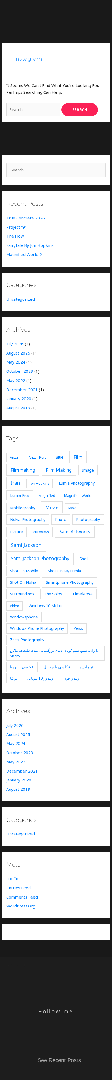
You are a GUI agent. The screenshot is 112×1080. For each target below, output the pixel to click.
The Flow (15, 236)
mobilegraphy (22, 507)
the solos (53, 593)
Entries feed (18, 887)
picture (16, 531)
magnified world (77, 495)
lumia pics (19, 495)
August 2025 (18, 353)
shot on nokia (23, 582)
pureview (41, 531)
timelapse (82, 593)
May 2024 (15, 362)
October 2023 (19, 371)
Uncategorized (20, 299)
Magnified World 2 (24, 254)
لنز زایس (87, 666)
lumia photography (77, 483)
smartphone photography (70, 582)
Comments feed (22, 897)
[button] (83, 10)
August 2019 (18, 407)
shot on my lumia (64, 570)
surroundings (22, 593)
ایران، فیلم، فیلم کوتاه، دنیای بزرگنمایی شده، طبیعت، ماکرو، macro (54, 653)
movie (51, 507)
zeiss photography (27, 639)
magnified (47, 495)
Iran (15, 483)
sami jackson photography (40, 558)
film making (59, 470)
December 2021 (22, 389)
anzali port (37, 457)
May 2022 (15, 380)
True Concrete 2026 (25, 217)
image (88, 470)
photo (60, 519)
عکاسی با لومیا (22, 666)
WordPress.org (20, 906)
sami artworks (74, 531)
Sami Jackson (26, 545)
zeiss (78, 628)
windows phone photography (37, 628)
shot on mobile (24, 570)
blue (59, 457)
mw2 (72, 507)
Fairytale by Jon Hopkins (30, 245)
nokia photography (27, 519)
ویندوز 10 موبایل (40, 678)
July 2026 (15, 343)
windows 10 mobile (46, 605)
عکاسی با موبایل (56, 666)
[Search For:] (33, 109)
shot (84, 558)
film (78, 457)
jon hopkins (39, 483)
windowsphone (24, 617)
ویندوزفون (71, 678)
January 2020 (18, 398)
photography (88, 519)
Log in (12, 878)
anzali (15, 457)
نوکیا (13, 678)
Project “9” (16, 227)
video (14, 605)
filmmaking (23, 470)
